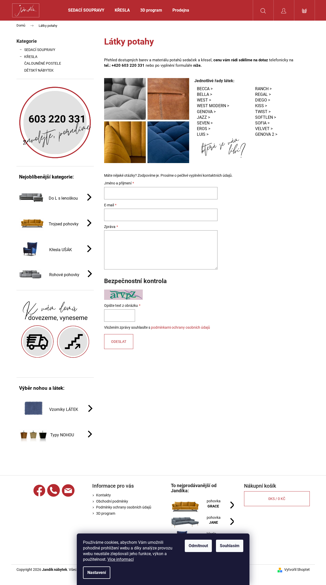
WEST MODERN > (213, 105)
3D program (105, 513)
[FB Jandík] (39, 490)
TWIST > (263, 111)
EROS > (203, 128)
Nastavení (96, 572)
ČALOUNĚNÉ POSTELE (42, 63)
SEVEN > (205, 123)
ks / (276, 499)
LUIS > (202, 134)
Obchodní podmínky (112, 501)
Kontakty (103, 495)
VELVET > (264, 128)
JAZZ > (203, 117)
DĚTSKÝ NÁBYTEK (39, 70)
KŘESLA (30, 57)
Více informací (120, 559)
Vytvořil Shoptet (297, 569)
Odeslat (118, 342)
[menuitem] (86, 10)
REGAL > (263, 94)
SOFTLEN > (265, 117)
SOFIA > (262, 123)
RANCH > (263, 88)
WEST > (204, 100)
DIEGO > (262, 100)
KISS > (261, 105)
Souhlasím (229, 545)
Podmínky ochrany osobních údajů (123, 507)
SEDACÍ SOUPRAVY (39, 50)
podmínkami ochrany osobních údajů (180, 327)
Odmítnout (198, 545)
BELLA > (204, 94)
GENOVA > (206, 111)
